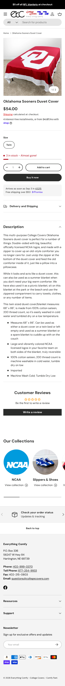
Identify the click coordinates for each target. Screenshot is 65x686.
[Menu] (5, 14)
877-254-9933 (27, 570)
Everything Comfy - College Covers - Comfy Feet (34, 678)
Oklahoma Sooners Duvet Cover (27, 33)
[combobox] (32, 22)
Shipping (8, 114)
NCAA (16, 480)
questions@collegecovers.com (30, 578)
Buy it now (32, 177)
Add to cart (43, 167)
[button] (59, 14)
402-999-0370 (23, 566)
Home (6, 33)
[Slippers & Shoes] (45, 462)
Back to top (32, 528)
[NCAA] (16, 462)
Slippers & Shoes (45, 480)
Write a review (32, 412)
